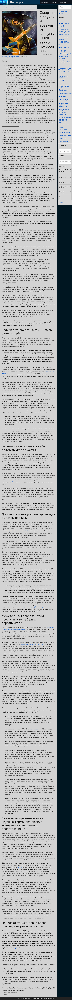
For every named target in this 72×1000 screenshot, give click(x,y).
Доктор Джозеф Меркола (11, 57)
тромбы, (11, 482)
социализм (62, 130)
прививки (63, 119)
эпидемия (63, 141)
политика (68, 117)
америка (62, 42)
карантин (63, 76)
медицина (67, 93)
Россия (64, 37)
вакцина (6, 994)
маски (60, 93)
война (60, 58)
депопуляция (64, 69)
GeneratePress (49, 998)
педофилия (62, 112)
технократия (64, 132)
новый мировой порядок (63, 99)
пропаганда (62, 122)
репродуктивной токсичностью (32, 644)
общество (63, 106)
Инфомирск (16, 2)
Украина (61, 39)
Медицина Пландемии (10, 7)
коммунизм (62, 83)
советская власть (63, 125)
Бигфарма (62, 29)
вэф (64, 58)
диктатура (67, 71)
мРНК (20, 867)
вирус (60, 56)
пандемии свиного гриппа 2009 (17, 531)
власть (65, 56)
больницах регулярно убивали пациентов (33, 607)
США (67, 37)
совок (60, 127)
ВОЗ (67, 29)
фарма (63, 138)
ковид (61, 80)
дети (60, 71)
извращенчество (62, 74)
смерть (15, 948)
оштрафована (34, 729)
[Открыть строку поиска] (70, 2)
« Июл (60, 203)
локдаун (65, 90)
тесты (69, 129)
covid (61, 23)
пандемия (64, 109)
